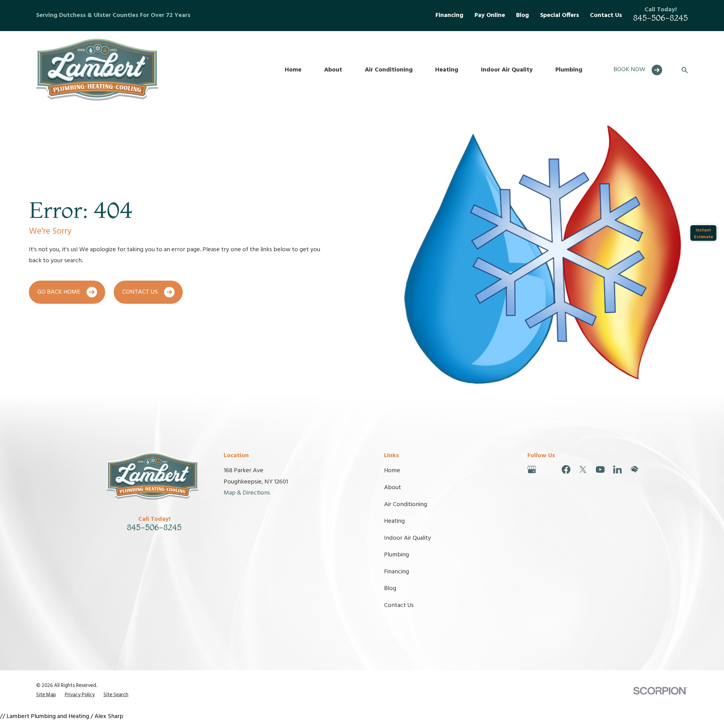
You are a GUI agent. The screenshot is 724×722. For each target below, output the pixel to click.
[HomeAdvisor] (634, 469)
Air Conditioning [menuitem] (389, 70)
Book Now (629, 70)
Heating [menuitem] (446, 70)
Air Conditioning (405, 504)
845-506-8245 (660, 17)
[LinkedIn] (617, 469)
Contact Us (606, 15)
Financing (449, 15)
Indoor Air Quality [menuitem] (507, 70)
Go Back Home (58, 292)
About (392, 488)
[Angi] (548, 469)
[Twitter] (583, 469)
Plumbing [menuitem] (568, 70)
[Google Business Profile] (531, 469)
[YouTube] (600, 469)
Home (392, 471)
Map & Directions (247, 493)
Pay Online (490, 15)
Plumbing (396, 555)
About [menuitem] (333, 70)
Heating (394, 521)
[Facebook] (566, 469)
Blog (522, 15)
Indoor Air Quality (407, 538)
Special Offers (559, 15)
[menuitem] (46, 695)
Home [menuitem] (293, 70)
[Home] (99, 70)
